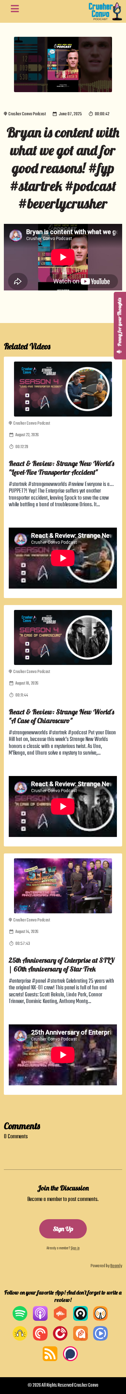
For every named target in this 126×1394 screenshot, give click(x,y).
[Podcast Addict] (80, 1339)
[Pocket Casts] (40, 1339)
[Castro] (80, 1319)
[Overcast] (100, 1319)
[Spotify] (20, 1319)
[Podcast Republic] (100, 1339)
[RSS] (50, 1359)
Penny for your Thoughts (119, 322)
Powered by (106, 1266)
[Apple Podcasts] (40, 1319)
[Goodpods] (20, 1339)
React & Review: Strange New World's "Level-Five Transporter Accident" (61, 467)
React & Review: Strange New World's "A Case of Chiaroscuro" (61, 716)
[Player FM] (60, 1339)
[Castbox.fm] (60, 1319)
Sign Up (63, 1229)
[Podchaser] (70, 1359)
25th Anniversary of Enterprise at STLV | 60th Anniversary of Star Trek (61, 964)
